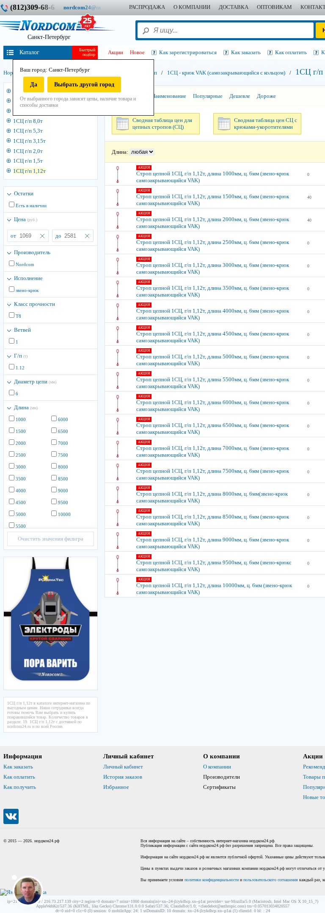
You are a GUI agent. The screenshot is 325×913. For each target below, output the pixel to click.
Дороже (266, 96)
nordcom (88, 7)
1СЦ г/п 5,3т (28, 131)
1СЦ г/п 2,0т (28, 151)
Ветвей (22, 330)
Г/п (21, 355)
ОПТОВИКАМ (274, 7)
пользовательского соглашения (270, 879)
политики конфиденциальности (212, 879)
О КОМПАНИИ (192, 7)
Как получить (19, 787)
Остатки (23, 193)
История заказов (122, 777)
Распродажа (147, 7)
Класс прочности (34, 304)
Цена (25, 219)
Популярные (208, 96)
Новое (137, 52)
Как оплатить (19, 777)
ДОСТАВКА (233, 7)
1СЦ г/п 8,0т (28, 121)
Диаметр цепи (35, 381)
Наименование (168, 96)
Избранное (116, 787)
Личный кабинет (123, 766)
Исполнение (28, 278)
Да (33, 84)
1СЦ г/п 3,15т (29, 141)
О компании (217, 766)
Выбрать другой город (84, 84)
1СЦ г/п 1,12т (29, 171)
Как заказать (18, 766)
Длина (26, 407)
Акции (115, 52)
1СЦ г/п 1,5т (28, 161)
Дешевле (239, 96)
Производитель (32, 252)
